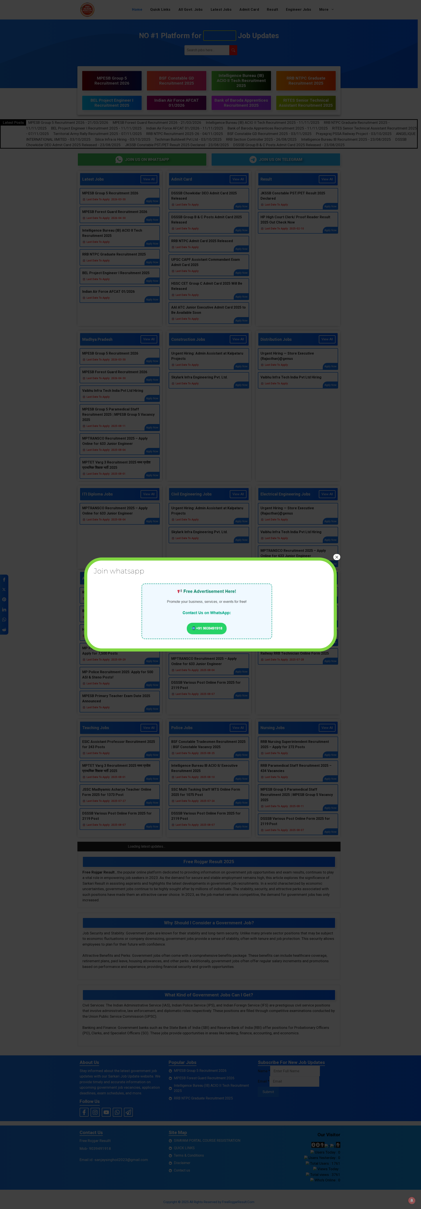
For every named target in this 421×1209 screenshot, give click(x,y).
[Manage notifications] (411, 1200)
